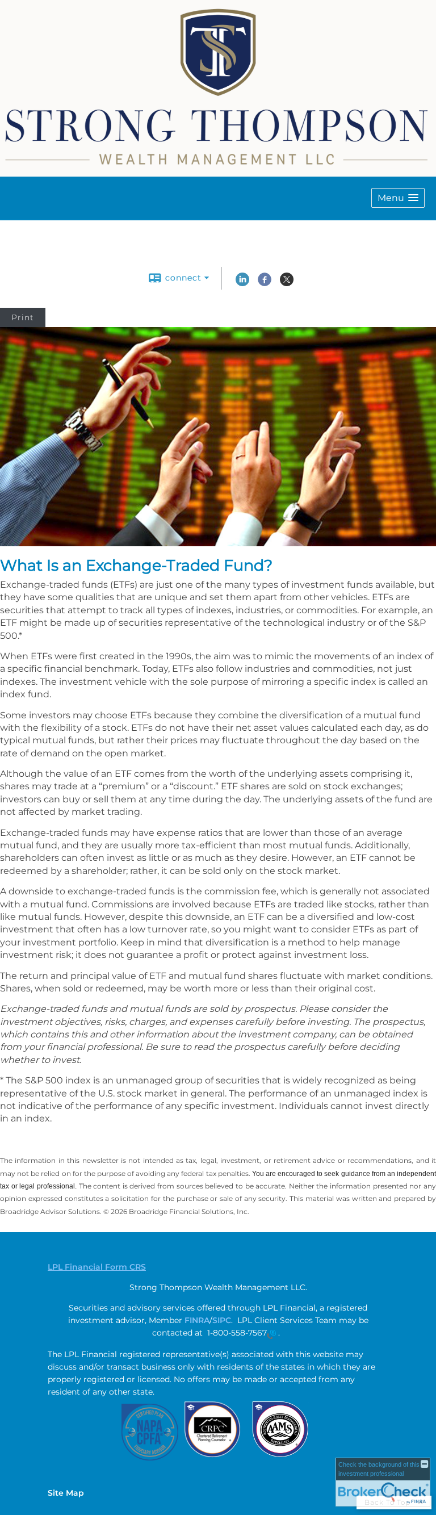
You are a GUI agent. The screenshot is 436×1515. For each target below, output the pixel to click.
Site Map (66, 1493)
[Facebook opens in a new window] (264, 283)
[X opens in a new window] (287, 283)
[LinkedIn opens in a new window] (242, 283)
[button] (398, 198)
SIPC (221, 1320)
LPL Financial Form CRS (97, 1267)
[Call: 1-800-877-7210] (271, 1334)
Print (22, 317)
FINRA (197, 1320)
